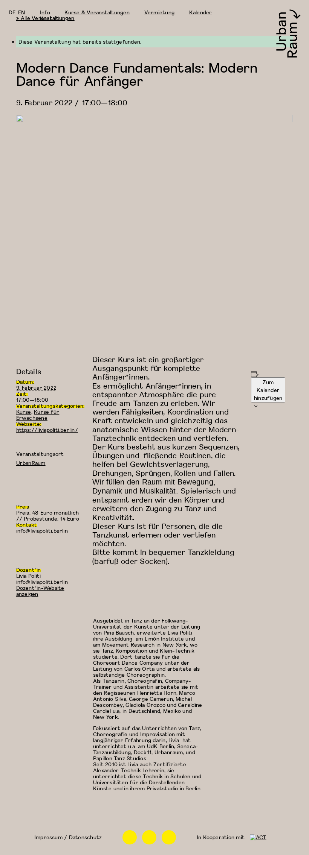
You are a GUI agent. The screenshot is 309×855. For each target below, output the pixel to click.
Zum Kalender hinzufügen (268, 390)
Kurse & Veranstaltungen (96, 12)
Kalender (200, 12)
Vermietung (159, 12)
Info (45, 12)
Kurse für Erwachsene (38, 415)
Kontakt (50, 18)
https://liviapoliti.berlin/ (47, 430)
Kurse (23, 412)
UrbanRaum (31, 463)
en (21, 12)
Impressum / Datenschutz (68, 837)
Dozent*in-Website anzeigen (40, 591)
